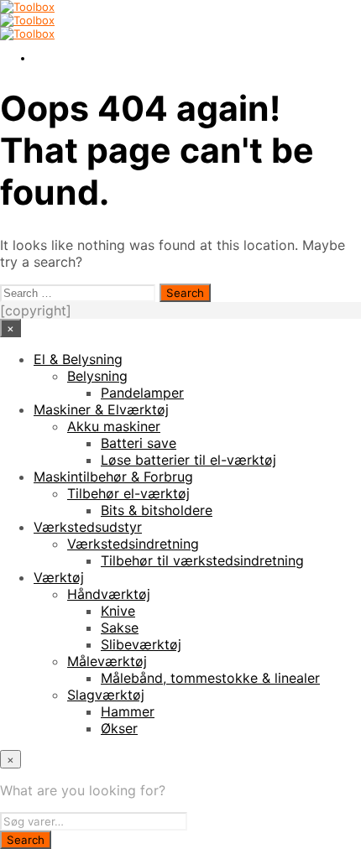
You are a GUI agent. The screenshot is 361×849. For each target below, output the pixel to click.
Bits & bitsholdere (156, 510)
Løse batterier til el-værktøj (188, 459)
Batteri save (138, 443)
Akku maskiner (113, 426)
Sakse (120, 627)
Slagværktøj (105, 694)
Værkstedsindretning (133, 543)
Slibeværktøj (141, 644)
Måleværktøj (107, 661)
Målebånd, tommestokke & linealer (210, 677)
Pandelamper (142, 392)
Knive (118, 610)
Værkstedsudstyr (88, 526)
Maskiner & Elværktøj (101, 409)
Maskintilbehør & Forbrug (113, 476)
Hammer (127, 711)
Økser (119, 728)
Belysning (97, 375)
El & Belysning (78, 359)
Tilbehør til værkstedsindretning (202, 560)
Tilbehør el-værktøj (128, 493)
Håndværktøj (108, 594)
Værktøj (59, 577)
